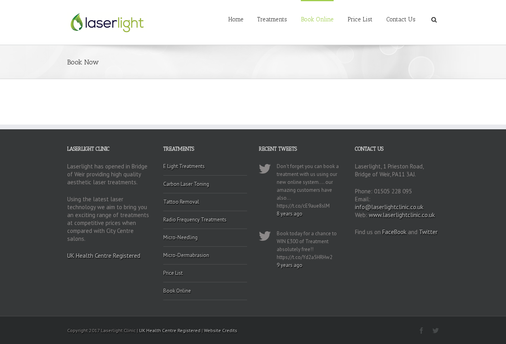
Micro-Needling (180, 237)
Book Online (317, 19)
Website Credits (220, 330)
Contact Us (400, 19)
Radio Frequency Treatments (195, 219)
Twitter (428, 232)
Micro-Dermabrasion (186, 255)
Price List (359, 19)
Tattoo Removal (181, 201)
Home (236, 19)
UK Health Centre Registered (103, 255)
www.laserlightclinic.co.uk (402, 215)
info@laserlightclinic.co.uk (389, 207)
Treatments (272, 19)
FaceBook (394, 232)
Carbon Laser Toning (186, 184)
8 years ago (289, 213)
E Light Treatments (184, 166)
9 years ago (289, 265)
